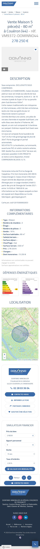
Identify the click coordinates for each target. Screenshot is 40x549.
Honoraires (28, 524)
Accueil (4, 12)
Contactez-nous (21, 394)
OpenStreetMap (27, 359)
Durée (8, 449)
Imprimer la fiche (21, 400)
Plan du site (13, 526)
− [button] (4, 357)
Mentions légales (26, 526)
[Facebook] (14, 517)
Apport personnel (13, 440)
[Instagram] (20, 517)
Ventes (11, 12)
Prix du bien (11, 431)
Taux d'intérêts (13, 459)
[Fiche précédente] (24, 478)
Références (18, 524)
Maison (18, 12)
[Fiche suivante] (29, 478)
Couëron (25, 12)
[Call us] (35, 544)
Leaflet (19, 359)
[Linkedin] (26, 517)
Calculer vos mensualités (21, 469)
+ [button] (4, 354)
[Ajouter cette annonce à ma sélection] (35, 49)
